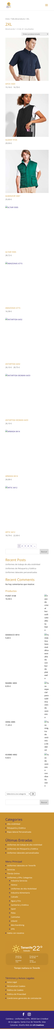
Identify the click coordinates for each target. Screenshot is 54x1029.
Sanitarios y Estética (20, 905)
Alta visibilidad (13, 824)
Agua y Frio (16, 901)
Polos (13, 913)
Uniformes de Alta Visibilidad (24, 888)
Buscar (44, 551)
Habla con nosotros (15, 933)
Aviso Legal (12, 982)
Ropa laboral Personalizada (19, 832)
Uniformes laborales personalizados (21, 572)
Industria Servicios (19, 880)
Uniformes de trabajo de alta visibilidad (22, 564)
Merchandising (17, 925)
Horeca (14, 885)
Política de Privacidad (16, 994)
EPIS (13, 929)
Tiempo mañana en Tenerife (27, 968)
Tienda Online (13, 873)
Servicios (11, 869)
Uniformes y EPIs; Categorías (19, 877)
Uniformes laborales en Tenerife (21, 865)
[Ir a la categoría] (33, 794)
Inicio (7, 19)
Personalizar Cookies (16, 986)
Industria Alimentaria (20, 892)
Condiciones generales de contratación (24, 998)
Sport (13, 909)
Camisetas (15, 917)
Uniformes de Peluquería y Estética (20, 568)
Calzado (14, 897)
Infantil (14, 921)
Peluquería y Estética (16, 828)
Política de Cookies (15, 990)
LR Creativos (38, 1025)
